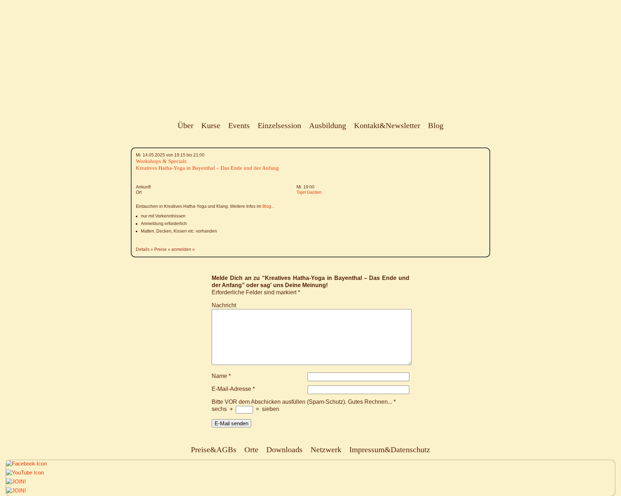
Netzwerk (325, 449)
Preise (160, 249)
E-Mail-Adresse (233, 389)
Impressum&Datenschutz (389, 449)
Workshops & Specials (161, 161)
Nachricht (224, 305)
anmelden (181, 249)
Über (185, 125)
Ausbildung (327, 125)
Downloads (284, 449)
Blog (435, 125)
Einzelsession (279, 125)
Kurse (210, 125)
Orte (251, 449)
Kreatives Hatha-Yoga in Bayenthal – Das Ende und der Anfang (207, 168)
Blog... (268, 206)
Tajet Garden (309, 192)
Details (143, 249)
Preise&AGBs (213, 449)
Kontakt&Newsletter (387, 125)
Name (221, 376)
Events (239, 125)
